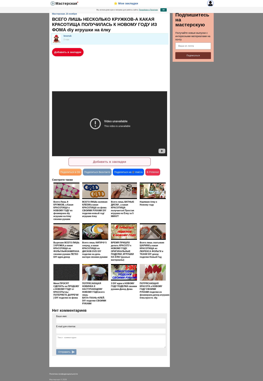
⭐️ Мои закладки (126, 3)
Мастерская (66, 3)
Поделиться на (128, 172)
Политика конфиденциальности (63, 374)
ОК (163, 10)
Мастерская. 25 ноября (64, 14)
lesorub (68, 36)
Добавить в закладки (67, 52)
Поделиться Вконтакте (97, 172)
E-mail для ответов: (66, 326)
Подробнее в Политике (148, 10)
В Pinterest (153, 172)
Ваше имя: (61, 316)
